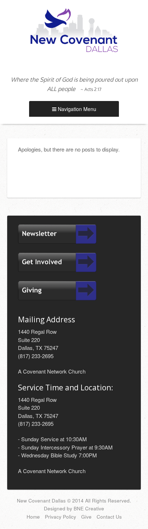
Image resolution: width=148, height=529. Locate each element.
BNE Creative (89, 508)
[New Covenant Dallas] (74, 29)
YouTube (83, 65)
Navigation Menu (76, 108)
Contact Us (109, 516)
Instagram (74, 65)
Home (33, 516)
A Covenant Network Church (51, 371)
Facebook (64, 65)
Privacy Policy (60, 516)
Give (86, 516)
